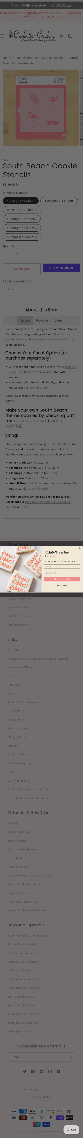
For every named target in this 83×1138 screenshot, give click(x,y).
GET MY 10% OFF (62, 579)
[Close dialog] (80, 548)
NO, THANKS (62, 585)
